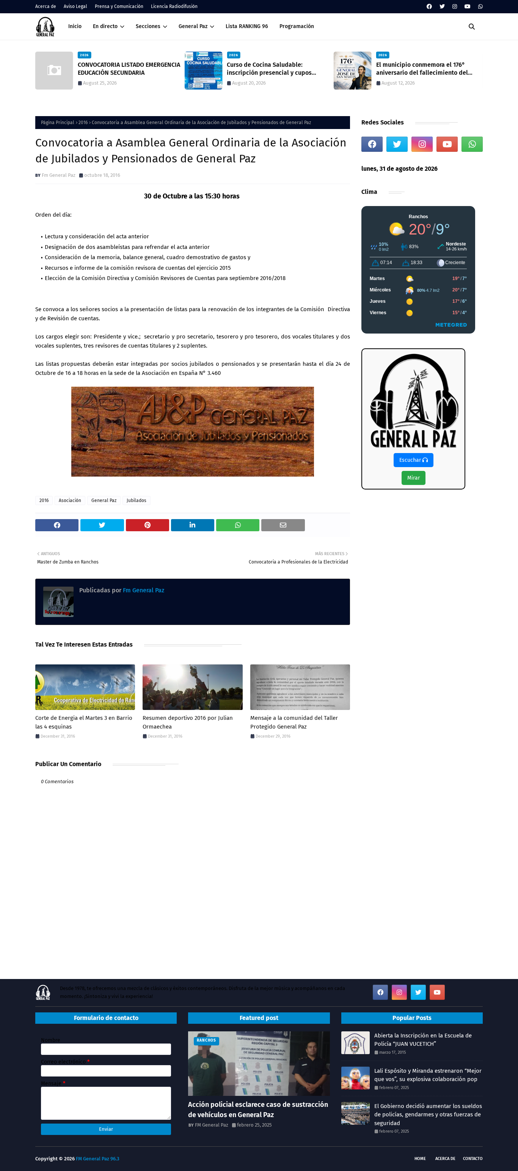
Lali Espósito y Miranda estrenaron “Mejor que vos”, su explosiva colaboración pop (428, 1075)
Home (420, 1158)
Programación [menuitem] (296, 26)
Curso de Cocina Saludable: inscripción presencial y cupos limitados (269, 69)
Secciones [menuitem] (148, 26)
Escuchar (410, 460)
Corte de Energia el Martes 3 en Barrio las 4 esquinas (83, 722)
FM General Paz (211, 1125)
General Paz (103, 500)
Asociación (70, 500)
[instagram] (455, 6)
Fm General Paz (58, 175)
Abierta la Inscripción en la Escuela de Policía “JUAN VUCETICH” (423, 1040)
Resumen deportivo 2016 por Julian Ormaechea (188, 722)
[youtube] (467, 6)
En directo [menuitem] (105, 26)
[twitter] (442, 6)
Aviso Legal (75, 6)
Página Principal (57, 122)
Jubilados (136, 500)
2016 (83, 122)
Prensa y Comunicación (119, 6)
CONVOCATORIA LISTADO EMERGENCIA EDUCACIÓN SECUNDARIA (129, 68)
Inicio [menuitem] (75, 26)
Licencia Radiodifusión (174, 6)
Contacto (473, 1158)
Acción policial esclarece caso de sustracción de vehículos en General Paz (258, 1109)
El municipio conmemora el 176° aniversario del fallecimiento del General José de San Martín (422, 69)
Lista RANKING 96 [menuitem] (247, 26)
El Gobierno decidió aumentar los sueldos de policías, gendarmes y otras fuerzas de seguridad (428, 1115)
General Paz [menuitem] (193, 26)
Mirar (413, 478)
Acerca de (45, 6)
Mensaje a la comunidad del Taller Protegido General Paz (294, 722)
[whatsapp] (479, 6)
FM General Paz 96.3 (97, 1159)
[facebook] (429, 6)
